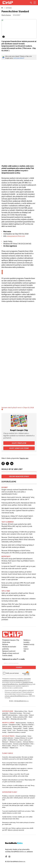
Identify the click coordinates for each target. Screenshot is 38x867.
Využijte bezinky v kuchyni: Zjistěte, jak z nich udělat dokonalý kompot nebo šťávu (17, 817)
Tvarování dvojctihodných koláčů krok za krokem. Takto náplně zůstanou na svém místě (18, 812)
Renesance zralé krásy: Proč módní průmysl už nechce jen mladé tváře (18, 823)
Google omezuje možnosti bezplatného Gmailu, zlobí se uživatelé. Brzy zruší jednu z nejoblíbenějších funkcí (17, 492)
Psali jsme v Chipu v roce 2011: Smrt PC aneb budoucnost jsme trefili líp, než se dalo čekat (15, 775)
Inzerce (26, 649)
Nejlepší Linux (14, 747)
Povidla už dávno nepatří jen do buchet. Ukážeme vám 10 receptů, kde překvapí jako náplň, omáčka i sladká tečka (18, 805)
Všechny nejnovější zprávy (19, 476)
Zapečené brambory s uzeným (17, 732)
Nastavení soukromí (8, 651)
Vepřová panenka (21, 722)
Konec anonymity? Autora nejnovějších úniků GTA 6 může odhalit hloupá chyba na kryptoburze (17, 763)
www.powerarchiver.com (16, 236)
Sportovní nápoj (17, 726)
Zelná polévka (17, 728)
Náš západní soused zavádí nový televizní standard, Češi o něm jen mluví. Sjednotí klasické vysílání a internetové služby (18, 510)
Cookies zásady (7, 655)
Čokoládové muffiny (14, 724)
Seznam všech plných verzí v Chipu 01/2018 (17, 407)
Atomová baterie (7, 744)
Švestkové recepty (22, 730)
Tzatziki (25, 728)
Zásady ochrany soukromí (10, 653)
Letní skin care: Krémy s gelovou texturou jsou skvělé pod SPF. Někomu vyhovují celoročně (17, 829)
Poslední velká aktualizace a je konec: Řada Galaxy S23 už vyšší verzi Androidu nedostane (18, 780)
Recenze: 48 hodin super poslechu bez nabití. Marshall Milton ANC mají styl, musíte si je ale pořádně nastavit (16, 526)
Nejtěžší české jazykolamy (10, 715)
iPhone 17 (15, 745)
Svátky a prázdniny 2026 (20, 717)
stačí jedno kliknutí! (18, 58)
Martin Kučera (6, 15)
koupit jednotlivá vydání (19, 448)
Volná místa (6, 642)
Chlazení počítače (21, 736)
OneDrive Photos (13, 740)
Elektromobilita (6, 745)
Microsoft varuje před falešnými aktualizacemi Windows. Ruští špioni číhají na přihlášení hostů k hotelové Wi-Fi (17, 561)
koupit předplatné (19, 443)
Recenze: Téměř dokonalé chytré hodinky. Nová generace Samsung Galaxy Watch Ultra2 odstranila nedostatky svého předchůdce (18, 539)
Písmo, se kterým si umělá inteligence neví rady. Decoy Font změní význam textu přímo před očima (18, 786)
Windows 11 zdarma (15, 742)
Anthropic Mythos (28, 742)
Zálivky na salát (27, 726)
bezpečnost (6, 556)
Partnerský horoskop (16, 713)
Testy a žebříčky (7, 522)
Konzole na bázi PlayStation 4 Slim (23, 744)
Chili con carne (6, 726)
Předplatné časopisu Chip (10, 640)
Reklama (5, 644)
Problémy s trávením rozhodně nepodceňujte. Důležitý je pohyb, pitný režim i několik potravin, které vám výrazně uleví (18, 797)
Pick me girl (26, 713)
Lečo (14, 730)
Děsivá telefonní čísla (20, 711)
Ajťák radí (8, 717)
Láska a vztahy (23, 715)
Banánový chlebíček (27, 724)
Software (9, 8)
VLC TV (22, 745)
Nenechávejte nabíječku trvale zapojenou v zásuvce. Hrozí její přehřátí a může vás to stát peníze (17, 769)
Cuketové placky (7, 728)
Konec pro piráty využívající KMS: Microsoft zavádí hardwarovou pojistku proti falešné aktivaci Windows (18, 585)
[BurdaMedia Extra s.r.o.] (12, 634)
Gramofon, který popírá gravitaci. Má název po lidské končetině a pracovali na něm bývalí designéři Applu (17, 758)
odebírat (19, 667)
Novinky (4, 487)
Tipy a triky (5, 591)
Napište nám (24, 458)
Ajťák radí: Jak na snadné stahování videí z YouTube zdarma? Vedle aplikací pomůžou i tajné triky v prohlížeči (18, 617)
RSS (25, 651)
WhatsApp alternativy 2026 (18, 719)
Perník (9, 730)
